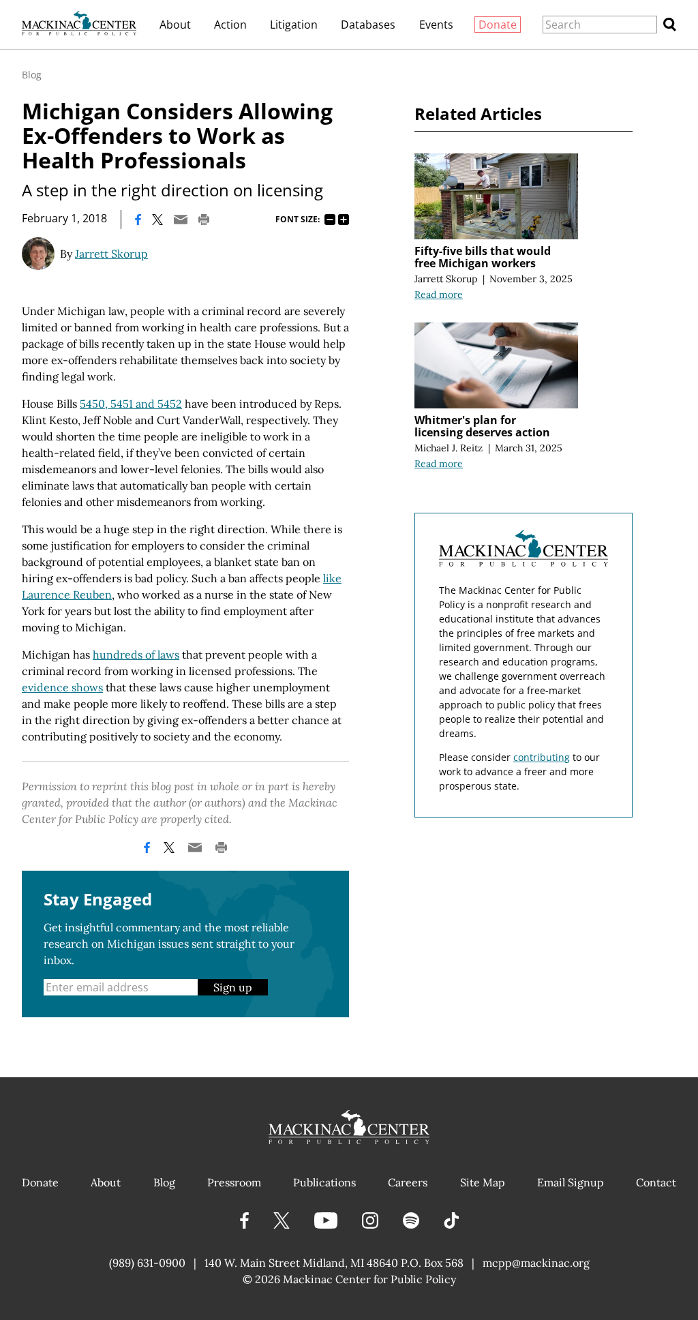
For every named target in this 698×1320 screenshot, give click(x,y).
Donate (498, 24)
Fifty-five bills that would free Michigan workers (482, 257)
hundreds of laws (136, 654)
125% (343, 219)
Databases (368, 24)
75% (329, 219)
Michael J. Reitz (448, 448)
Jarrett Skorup (111, 253)
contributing (541, 757)
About (175, 24)
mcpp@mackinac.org (536, 1263)
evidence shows (62, 687)
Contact (656, 1182)
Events (436, 24)
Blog (32, 74)
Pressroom (234, 1182)
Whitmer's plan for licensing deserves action (482, 426)
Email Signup (570, 1182)
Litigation (294, 24)
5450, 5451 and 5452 (131, 403)
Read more (438, 294)
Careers (407, 1182)
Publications (324, 1182)
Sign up (232, 987)
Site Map (482, 1182)
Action (230, 24)
